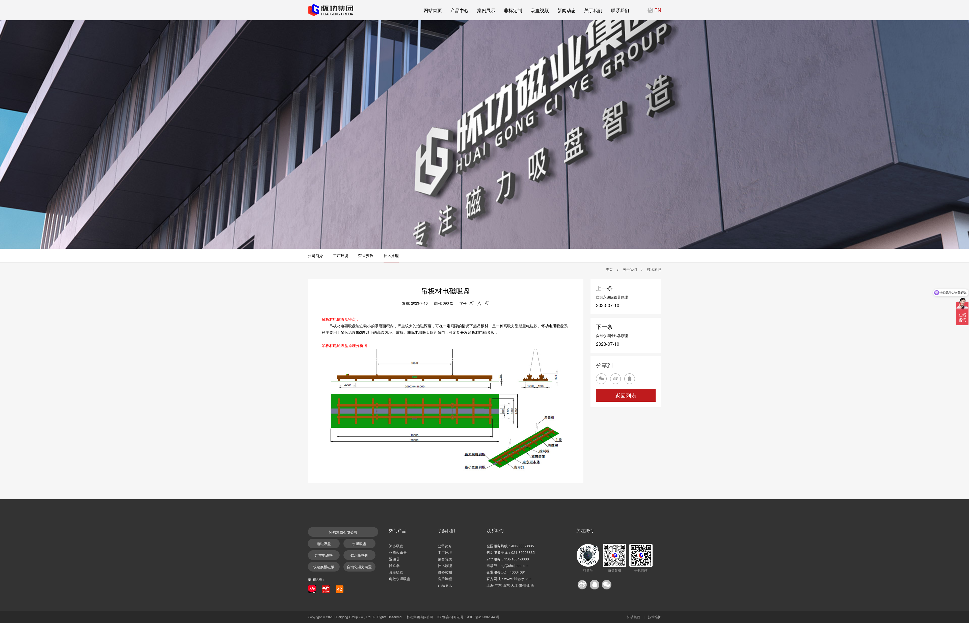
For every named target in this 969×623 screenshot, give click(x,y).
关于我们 (593, 10)
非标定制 (513, 10)
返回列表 (625, 395)
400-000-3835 (522, 545)
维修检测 (445, 572)
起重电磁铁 (324, 555)
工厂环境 (340, 255)
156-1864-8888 (516, 558)
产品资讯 (445, 585)
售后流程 (445, 578)
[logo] (330, 10)
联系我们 (620, 10)
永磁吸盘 (359, 543)
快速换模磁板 (323, 566)
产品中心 (459, 10)
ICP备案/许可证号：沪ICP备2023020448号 (468, 616)
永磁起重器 (398, 552)
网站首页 (433, 10)
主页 (609, 269)
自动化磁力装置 (359, 566)
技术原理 (391, 255)
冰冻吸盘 (396, 545)
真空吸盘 (396, 572)
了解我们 (446, 530)
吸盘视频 (540, 10)
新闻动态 (566, 10)
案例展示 (486, 10)
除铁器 (394, 565)
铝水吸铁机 (359, 555)
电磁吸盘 (324, 543)
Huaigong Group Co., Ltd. (352, 616)
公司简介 (315, 255)
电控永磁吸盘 (399, 578)
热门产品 (397, 530)
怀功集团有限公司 (343, 531)
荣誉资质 (365, 255)
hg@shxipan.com (514, 565)
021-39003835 (523, 552)
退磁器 (394, 558)
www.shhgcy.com (517, 578)
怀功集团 (633, 616)
